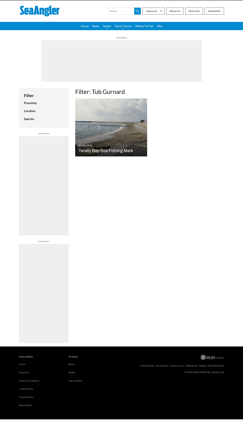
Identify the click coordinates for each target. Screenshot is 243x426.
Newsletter (214, 10)
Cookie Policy (26, 388)
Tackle (107, 26)
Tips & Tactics (123, 26)
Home (85, 26)
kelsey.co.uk (218, 372)
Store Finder (25, 405)
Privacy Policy (26, 397)
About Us (174, 10)
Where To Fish (144, 26)
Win (159, 26)
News (96, 26)
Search (137, 11)
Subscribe (194, 10)
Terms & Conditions (29, 380)
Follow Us (151, 11)
